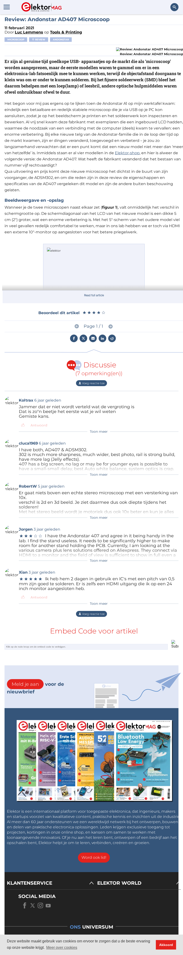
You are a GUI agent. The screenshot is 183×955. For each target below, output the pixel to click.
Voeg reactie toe (93, 383)
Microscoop (15, 39)
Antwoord (38, 425)
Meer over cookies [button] (61, 947)
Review (39, 39)
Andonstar (61, 39)
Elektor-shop (127, 153)
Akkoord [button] (166, 945)
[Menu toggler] (6, 7)
